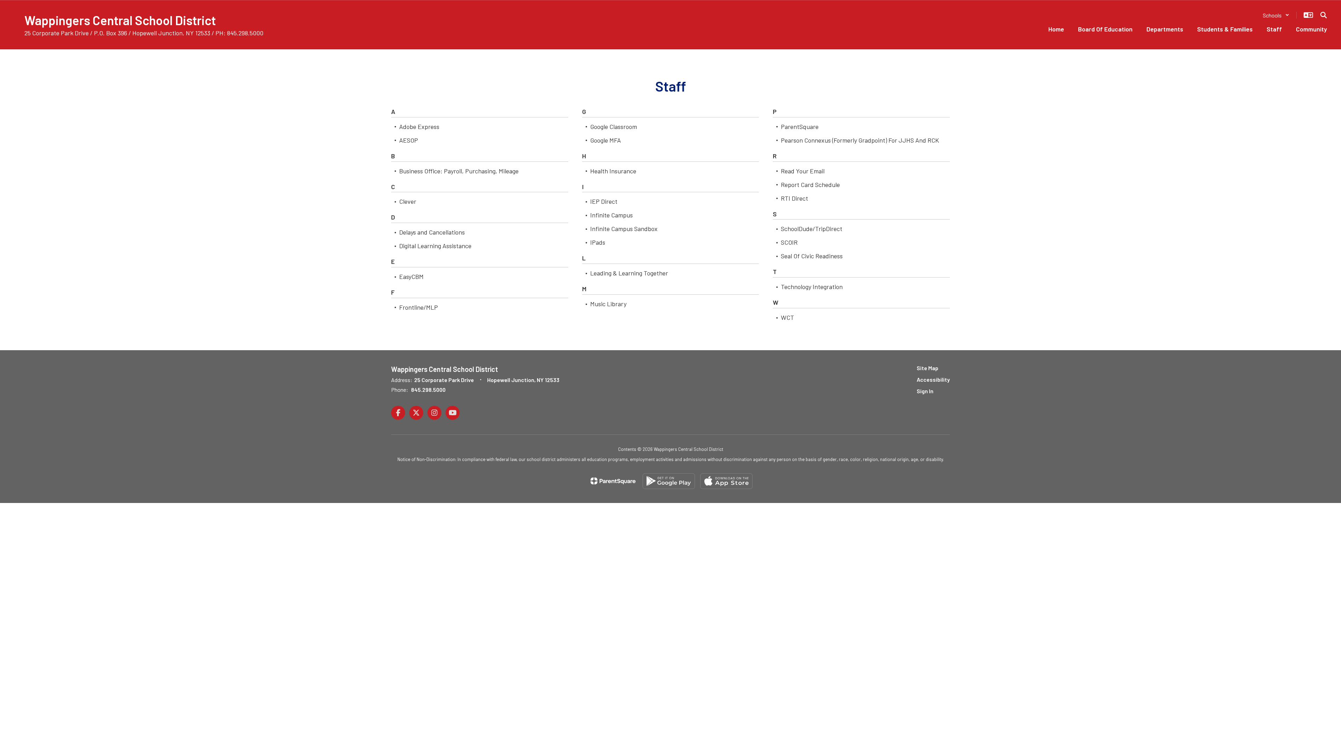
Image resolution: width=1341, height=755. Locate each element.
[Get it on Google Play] (669, 481)
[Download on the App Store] (726, 481)
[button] (1276, 15)
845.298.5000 (428, 389)
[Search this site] (1323, 15)
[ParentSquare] (613, 481)
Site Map (927, 368)
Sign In (925, 391)
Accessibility (933, 379)
